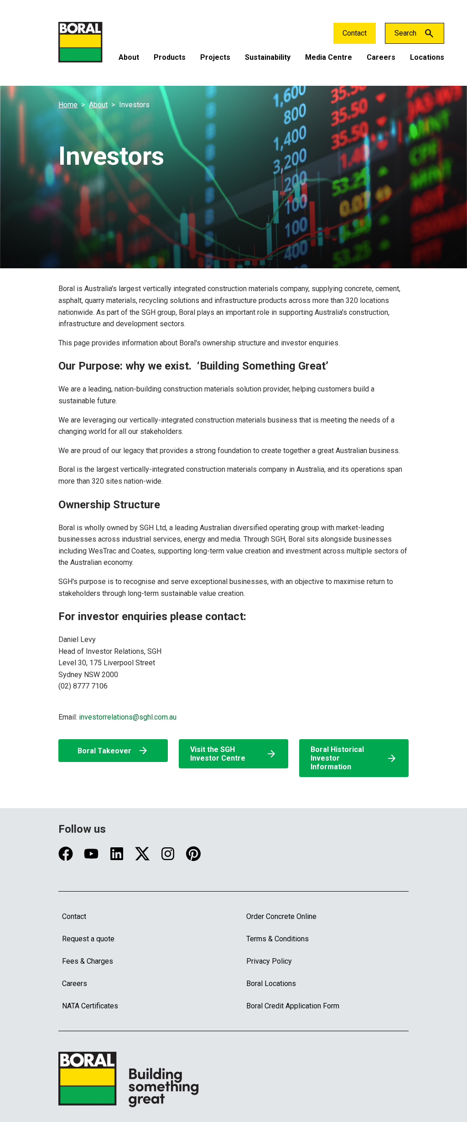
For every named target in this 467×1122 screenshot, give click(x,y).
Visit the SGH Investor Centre (233, 753)
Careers (381, 57)
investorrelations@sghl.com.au (127, 717)
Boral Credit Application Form (292, 1006)
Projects (215, 57)
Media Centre (328, 57)
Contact (354, 33)
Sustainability (268, 57)
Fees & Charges (87, 961)
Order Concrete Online (281, 916)
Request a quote (88, 938)
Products (170, 57)
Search (405, 33)
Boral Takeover (113, 750)
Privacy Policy (269, 961)
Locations (427, 57)
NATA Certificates (90, 1006)
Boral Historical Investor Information (354, 758)
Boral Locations (271, 983)
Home (68, 104)
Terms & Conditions (277, 938)
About (129, 57)
